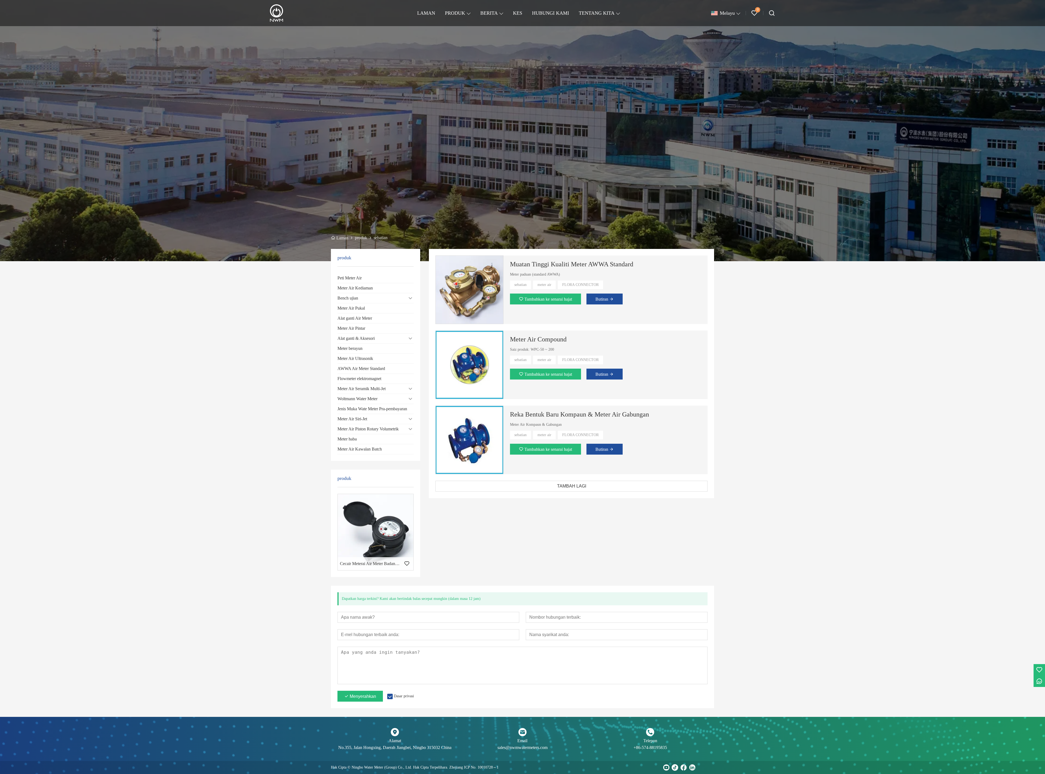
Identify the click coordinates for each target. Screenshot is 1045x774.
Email (522, 740)
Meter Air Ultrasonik (355, 358)
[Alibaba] (709, 767)
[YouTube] (666, 767)
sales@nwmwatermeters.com (522, 747)
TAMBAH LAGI (571, 486)
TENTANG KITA (596, 13)
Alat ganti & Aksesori (356, 338)
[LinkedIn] (692, 767)
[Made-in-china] (701, 767)
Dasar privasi (404, 696)
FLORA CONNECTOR (580, 285)
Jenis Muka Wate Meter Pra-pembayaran (372, 408)
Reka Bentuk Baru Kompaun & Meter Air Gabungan (579, 414)
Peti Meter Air (349, 278)
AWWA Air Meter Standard (361, 368)
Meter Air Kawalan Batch (359, 449)
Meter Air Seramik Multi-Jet (361, 388)
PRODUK (455, 13)
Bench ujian (347, 298)
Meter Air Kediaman (355, 288)
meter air (544, 285)
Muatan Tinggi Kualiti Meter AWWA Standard (571, 264)
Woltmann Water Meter (357, 398)
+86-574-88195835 (650, 747)
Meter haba (347, 439)
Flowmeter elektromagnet (359, 378)
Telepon (650, 740)
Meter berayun (349, 348)
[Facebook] (683, 767)
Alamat (395, 740)
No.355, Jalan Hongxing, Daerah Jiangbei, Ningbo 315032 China (394, 747)
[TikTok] (675, 767)
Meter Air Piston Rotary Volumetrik (368, 429)
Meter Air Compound (538, 339)
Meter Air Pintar (351, 328)
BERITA (489, 13)
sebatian (520, 285)
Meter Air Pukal (351, 308)
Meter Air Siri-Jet (352, 419)
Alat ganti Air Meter (354, 318)
